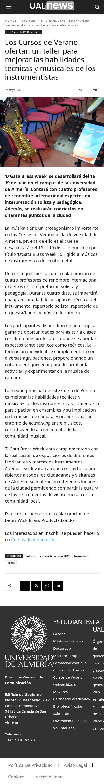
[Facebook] (25, 586)
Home (11, 562)
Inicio (8, 21)
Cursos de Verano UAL (34, 539)
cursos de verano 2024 (54, 556)
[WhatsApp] (47, 586)
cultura (30, 556)
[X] (36, 586)
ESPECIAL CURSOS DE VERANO (36, 21)
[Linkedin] (58, 586)
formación (81, 556)
